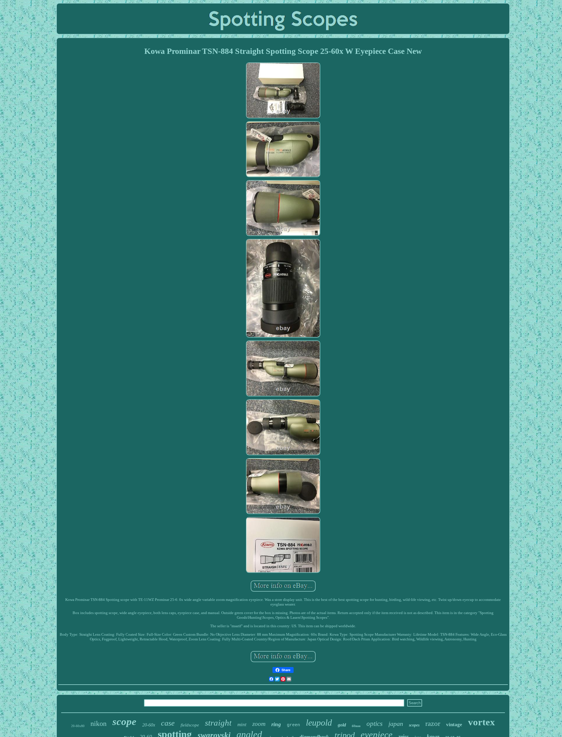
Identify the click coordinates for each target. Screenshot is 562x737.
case (168, 723)
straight (218, 722)
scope (124, 721)
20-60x (148, 724)
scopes (414, 725)
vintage (454, 724)
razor (432, 723)
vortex (481, 722)
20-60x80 (78, 726)
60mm (356, 726)
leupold (319, 722)
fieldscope (190, 725)
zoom (258, 723)
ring (276, 724)
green (293, 725)
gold (342, 724)
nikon (98, 723)
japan (395, 723)
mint (241, 724)
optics (374, 723)
